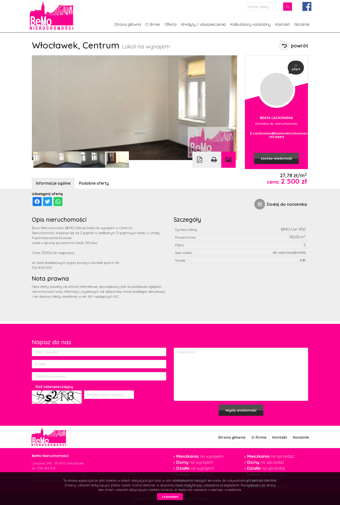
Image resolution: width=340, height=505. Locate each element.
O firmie (152, 24)
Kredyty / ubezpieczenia (203, 24)
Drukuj (214, 160)
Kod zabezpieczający (54, 386)
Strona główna (127, 24)
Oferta (170, 24)
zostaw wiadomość (276, 158)
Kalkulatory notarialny (250, 24)
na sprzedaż (270, 456)
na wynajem (199, 456)
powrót (299, 45)
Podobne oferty (94, 183)
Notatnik (302, 24)
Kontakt (282, 24)
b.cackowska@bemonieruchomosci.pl (276, 133)
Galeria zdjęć (228, 160)
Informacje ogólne (53, 183)
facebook (306, 6)
